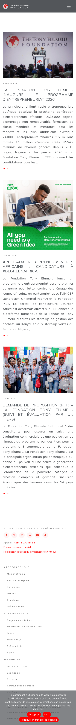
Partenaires (13, 587)
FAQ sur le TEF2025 (17, 666)
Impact (10, 633)
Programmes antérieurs (20, 620)
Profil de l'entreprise (18, 580)
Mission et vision (16, 573)
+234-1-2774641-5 (25, 542)
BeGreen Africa (15, 646)
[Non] (71, 708)
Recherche (12, 679)
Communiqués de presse (20, 685)
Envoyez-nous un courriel (17, 547)
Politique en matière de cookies (39, 719)
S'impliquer (13, 600)
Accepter (34, 714)
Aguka (10, 652)
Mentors (11, 593)
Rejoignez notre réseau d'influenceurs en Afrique (30, 551)
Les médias (13, 672)
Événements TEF (16, 606)
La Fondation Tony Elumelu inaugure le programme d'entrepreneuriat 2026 (38, 95)
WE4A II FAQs (14, 639)
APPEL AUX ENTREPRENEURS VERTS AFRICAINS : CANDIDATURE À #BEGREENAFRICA (38, 266)
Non (46, 714)
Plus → (7, 168)
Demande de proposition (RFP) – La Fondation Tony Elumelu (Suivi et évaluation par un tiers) (38, 412)
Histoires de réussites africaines (24, 626)
